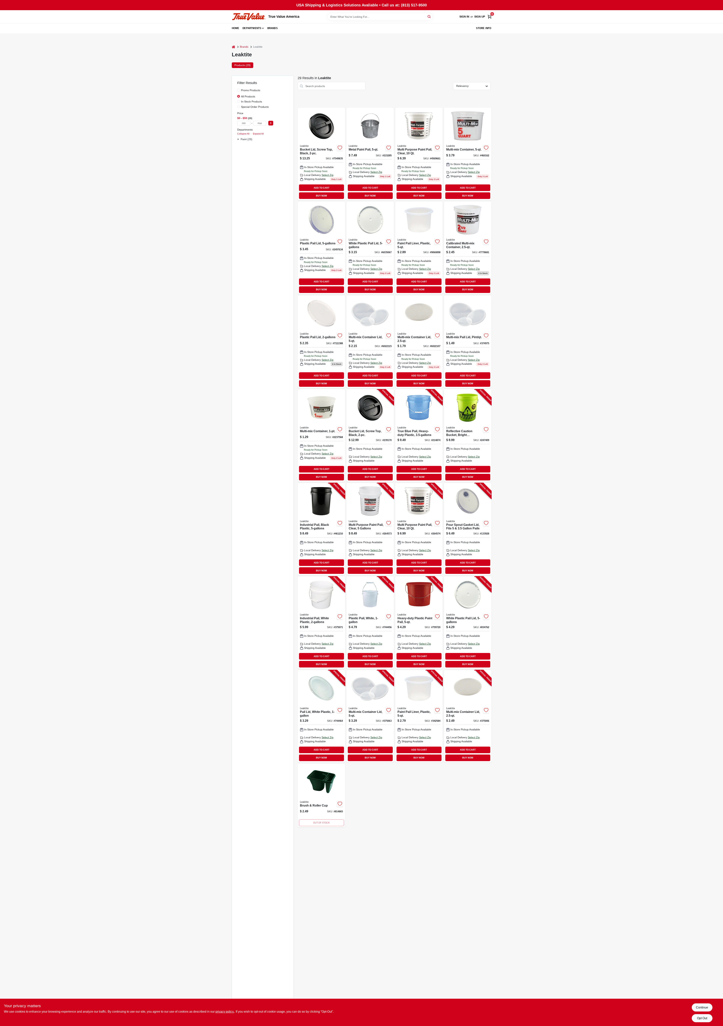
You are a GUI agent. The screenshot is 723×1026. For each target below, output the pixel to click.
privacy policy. (224, 1011)
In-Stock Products (251, 101)
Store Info (483, 28)
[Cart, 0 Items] (489, 17)
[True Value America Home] (249, 17)
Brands (272, 28)
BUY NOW (321, 195)
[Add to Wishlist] (340, 148)
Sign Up (479, 16)
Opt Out (702, 1018)
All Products (248, 96)
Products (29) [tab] (242, 65)
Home (235, 28)
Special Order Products (255, 107)
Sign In (464, 16)
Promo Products (250, 90)
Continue (702, 1007)
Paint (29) (246, 139)
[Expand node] (238, 139)
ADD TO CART (321, 188)
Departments (252, 28)
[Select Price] (270, 123)
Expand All (258, 133)
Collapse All (243, 133)
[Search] (429, 16)
